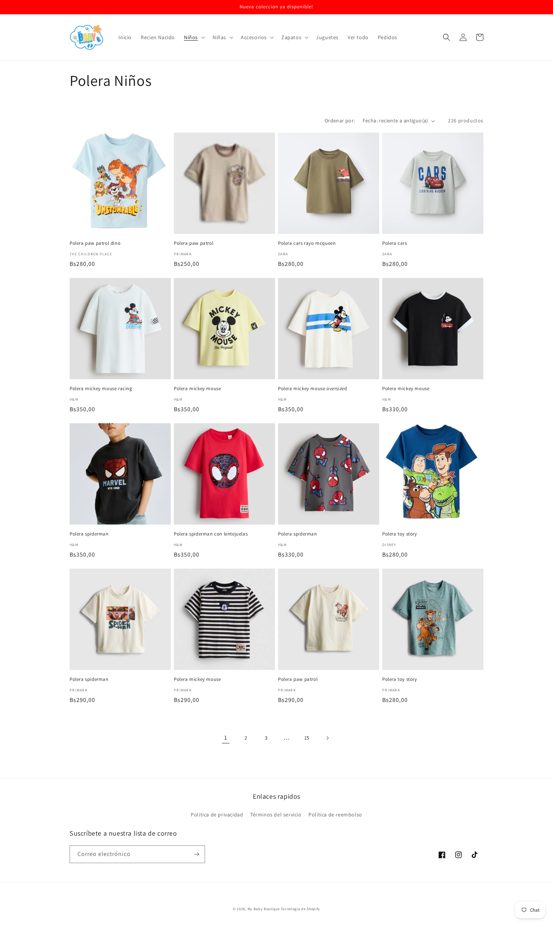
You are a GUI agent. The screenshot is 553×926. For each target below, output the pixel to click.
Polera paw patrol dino (95, 243)
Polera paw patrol (193, 243)
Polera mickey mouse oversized (312, 389)
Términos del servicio (276, 814)
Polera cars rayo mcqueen (307, 243)
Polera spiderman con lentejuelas (211, 534)
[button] (193, 37)
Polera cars (394, 243)
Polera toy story (399, 534)
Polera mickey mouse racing (101, 389)
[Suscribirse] (196, 854)
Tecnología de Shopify (300, 908)
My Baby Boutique (264, 908)
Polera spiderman (89, 534)
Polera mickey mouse (197, 389)
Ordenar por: (340, 120)
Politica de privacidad (217, 814)
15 (307, 737)
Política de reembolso (335, 814)
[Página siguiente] (327, 738)
